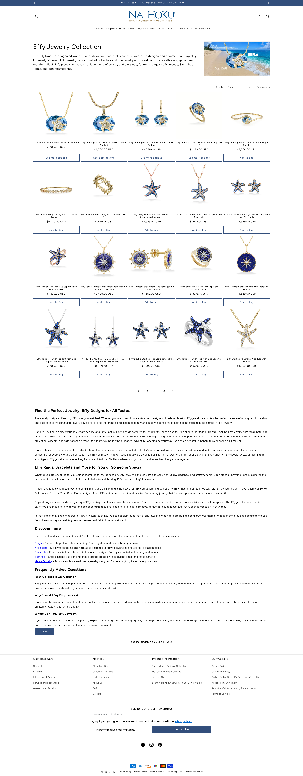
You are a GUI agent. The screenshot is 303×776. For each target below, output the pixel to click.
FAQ (95, 688)
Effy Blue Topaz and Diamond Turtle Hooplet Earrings (151, 143)
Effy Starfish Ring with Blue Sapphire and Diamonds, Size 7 (56, 288)
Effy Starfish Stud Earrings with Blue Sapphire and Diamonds (247, 215)
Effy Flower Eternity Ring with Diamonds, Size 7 (104, 215)
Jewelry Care (159, 677)
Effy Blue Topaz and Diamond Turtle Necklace (56, 142)
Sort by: (220, 87)
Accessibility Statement (224, 683)
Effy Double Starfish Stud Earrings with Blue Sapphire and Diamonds (151, 360)
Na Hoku (111, 772)
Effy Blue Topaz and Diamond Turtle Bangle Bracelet (246, 143)
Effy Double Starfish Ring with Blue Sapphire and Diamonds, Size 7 (199, 360)
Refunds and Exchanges (46, 683)
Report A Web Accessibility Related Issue (234, 688)
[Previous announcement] (34, 3)
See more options (56, 157)
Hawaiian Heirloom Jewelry (166, 671)
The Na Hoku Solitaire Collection (169, 666)
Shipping (38, 671)
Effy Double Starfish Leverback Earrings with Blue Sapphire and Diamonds (103, 360)
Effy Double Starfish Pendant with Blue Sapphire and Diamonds (56, 360)
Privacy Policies (183, 721)
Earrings (40, 556)
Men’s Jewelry (43, 561)
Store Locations (101, 666)
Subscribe (182, 729)
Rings (38, 543)
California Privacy (221, 671)
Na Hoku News (101, 677)
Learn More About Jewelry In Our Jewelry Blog (177, 683)
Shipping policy (175, 772)
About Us (98, 683)
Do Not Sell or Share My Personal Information (236, 677)
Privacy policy (140, 772)
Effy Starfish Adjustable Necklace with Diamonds (246, 360)
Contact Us (39, 666)
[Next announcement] (268, 3)
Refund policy (125, 772)
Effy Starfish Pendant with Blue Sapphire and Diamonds (199, 215)
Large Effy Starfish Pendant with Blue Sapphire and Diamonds (151, 215)
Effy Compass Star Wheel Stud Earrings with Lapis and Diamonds (151, 288)
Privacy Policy (219, 666)
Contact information (194, 772)
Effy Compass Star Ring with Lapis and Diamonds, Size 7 (199, 288)
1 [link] (130, 390)
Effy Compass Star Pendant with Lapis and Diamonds (246, 288)
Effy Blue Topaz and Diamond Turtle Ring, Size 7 (199, 143)
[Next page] (172, 391)
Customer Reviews (103, 671)
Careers (97, 694)
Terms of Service (221, 694)
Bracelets (40, 552)
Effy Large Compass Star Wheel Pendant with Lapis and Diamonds (104, 288)
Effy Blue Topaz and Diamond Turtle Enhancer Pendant (104, 143)
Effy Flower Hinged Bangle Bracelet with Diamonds (56, 215)
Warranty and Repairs (44, 688)
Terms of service (157, 772)
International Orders (44, 677)
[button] (36, 16)
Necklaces (41, 547)
